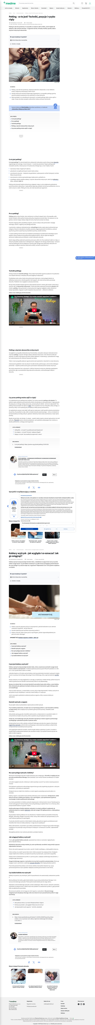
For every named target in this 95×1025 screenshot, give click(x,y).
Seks (14, 13)
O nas (62, 1001)
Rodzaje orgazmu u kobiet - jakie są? (28, 638)
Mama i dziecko (34, 8)
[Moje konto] (89, 3)
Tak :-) (44, 474)
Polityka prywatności (32, 1006)
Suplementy (25, 8)
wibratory (55, 179)
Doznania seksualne (20, 13)
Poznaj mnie (14, 515)
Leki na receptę (8, 8)
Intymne (70, 8)
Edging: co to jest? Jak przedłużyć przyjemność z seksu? (28, 434)
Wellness (77, 8)
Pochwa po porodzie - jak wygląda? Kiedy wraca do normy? (29, 905)
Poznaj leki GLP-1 (86, 8)
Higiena (51, 8)
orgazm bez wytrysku (14, 725)
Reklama (63, 1013)
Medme (10, 13)
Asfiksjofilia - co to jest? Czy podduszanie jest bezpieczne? (29, 430)
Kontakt (62, 1003)
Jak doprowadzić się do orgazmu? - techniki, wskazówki (28, 907)
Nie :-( (54, 474)
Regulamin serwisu (31, 1004)
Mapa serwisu (64, 1008)
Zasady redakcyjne (65, 1010)
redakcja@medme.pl (48, 1004)
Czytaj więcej (18, 447)
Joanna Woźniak (41, 559)
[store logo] (10, 3)
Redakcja (63, 1006)
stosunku (56, 162)
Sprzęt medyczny (60, 8)
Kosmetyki (44, 8)
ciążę (29, 406)
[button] (29, 488)
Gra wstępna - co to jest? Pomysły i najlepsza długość (27, 432)
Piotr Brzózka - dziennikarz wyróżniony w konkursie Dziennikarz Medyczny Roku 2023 (27, 24)
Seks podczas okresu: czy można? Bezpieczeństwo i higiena (29, 903)
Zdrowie (17, 8)
